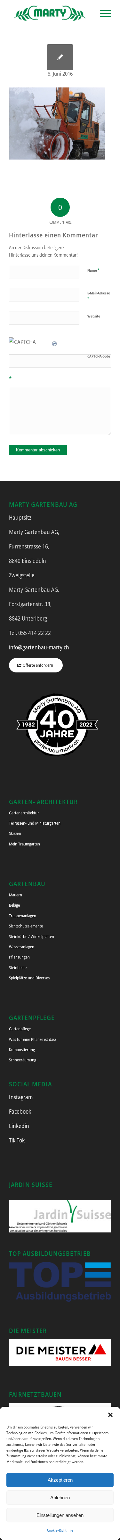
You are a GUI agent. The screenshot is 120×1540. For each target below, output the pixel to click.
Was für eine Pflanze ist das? (32, 1039)
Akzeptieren (60, 1480)
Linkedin (19, 1126)
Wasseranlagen (21, 947)
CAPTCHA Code (98, 356)
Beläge (14, 905)
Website (93, 316)
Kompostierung (22, 1049)
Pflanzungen (19, 957)
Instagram (21, 1097)
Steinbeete (18, 967)
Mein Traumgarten (24, 844)
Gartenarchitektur (24, 813)
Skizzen (15, 833)
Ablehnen (60, 1497)
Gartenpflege (20, 1029)
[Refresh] (54, 342)
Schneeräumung (22, 1060)
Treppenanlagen (22, 915)
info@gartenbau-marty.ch (39, 647)
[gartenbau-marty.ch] (50, 13)
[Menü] (102, 13)
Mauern (15, 895)
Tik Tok (17, 1140)
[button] (110, 1415)
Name (93, 270)
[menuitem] (102, 13)
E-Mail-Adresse (98, 296)
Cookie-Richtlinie (60, 1530)
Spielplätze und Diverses (29, 978)
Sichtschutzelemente (26, 926)
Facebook (20, 1111)
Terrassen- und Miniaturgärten (34, 823)
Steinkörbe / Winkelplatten (31, 936)
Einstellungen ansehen (60, 1515)
